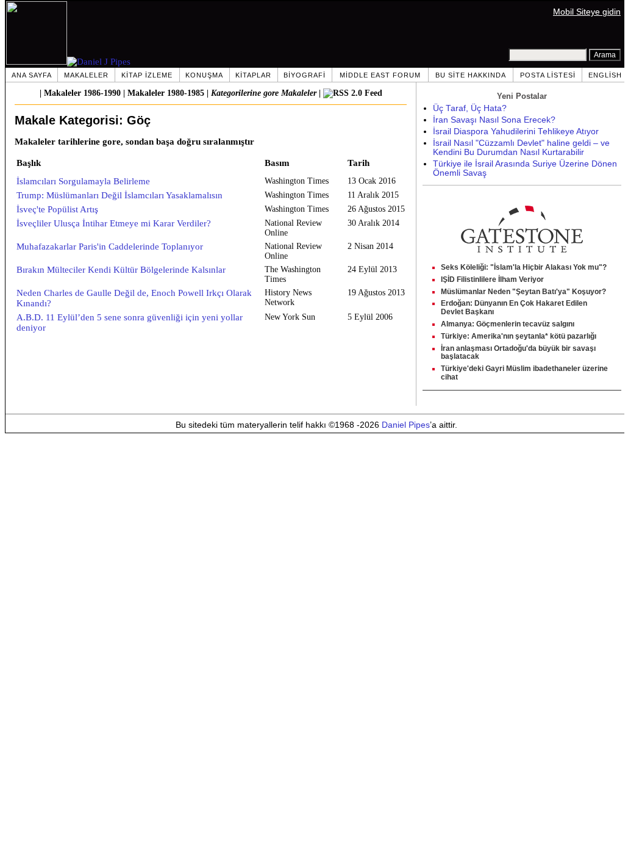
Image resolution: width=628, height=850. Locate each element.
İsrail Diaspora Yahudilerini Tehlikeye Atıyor (516, 131)
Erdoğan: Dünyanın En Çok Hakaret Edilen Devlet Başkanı (514, 307)
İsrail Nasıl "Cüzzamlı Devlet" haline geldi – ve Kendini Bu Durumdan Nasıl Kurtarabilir (521, 148)
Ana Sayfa (32, 75)
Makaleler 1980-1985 (165, 93)
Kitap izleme (147, 75)
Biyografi (305, 75)
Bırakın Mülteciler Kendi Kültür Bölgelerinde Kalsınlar (121, 270)
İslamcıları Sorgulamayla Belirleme (83, 181)
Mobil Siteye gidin (587, 11)
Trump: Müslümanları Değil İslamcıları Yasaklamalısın (119, 195)
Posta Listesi (548, 75)
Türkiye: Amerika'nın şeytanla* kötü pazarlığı (518, 336)
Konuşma (204, 75)
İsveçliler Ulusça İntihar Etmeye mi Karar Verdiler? (113, 223)
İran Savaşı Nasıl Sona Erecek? (494, 119)
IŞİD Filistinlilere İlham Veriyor (492, 279)
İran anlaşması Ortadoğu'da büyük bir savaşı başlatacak (518, 352)
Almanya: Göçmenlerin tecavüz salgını (507, 324)
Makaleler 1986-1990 (82, 93)
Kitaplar (253, 75)
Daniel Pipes (406, 425)
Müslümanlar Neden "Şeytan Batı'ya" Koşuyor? (523, 291)
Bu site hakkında (470, 75)
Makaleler (86, 75)
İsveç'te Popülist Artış (57, 209)
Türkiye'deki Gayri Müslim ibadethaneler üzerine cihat (524, 372)
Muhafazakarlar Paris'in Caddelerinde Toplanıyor (109, 246)
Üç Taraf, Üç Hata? (470, 108)
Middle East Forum (380, 75)
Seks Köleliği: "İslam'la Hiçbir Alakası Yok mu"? (524, 267)
